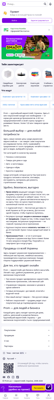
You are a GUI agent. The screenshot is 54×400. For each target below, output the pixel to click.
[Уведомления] (50, 4)
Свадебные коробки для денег (8, 85)
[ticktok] (17, 377)
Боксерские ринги (21, 84)
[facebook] (8, 377)
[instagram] (13, 377)
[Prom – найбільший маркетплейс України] (4, 4)
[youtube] (4, 377)
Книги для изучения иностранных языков (35, 87)
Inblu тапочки (9, 104)
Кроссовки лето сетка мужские (33, 104)
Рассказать (38, 388)
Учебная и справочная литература (48, 85)
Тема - (13, 353)
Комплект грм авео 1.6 (40, 96)
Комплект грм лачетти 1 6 (14, 96)
